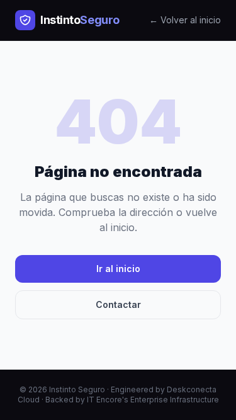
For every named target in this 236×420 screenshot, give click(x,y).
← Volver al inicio (185, 19)
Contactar (118, 304)
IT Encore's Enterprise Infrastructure (153, 399)
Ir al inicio (118, 268)
